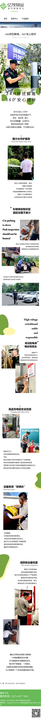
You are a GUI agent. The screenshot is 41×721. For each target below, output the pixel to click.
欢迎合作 (17, 23)
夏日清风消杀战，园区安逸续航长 (15, 683)
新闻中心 (14, 19)
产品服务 (25, 19)
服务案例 (7, 23)
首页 (5, 19)
